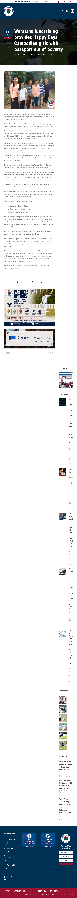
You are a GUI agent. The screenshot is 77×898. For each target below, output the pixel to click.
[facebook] (58, 1)
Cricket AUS (55, 891)
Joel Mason (21, 54)
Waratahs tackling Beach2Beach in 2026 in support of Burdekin (71, 530)
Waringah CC (19, 891)
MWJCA (7, 891)
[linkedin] (64, 1)
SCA (30, 891)
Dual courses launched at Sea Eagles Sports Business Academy (71, 588)
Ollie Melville (65, 776)
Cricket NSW (41, 891)
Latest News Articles (38, 54)
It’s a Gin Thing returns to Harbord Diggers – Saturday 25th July (71, 647)
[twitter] (71, 1)
